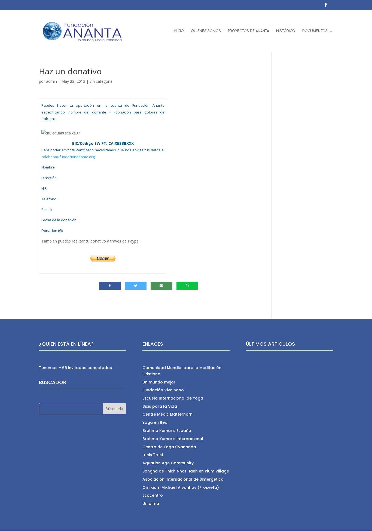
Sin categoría (101, 81)
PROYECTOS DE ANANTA (248, 31)
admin (51, 81)
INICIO (178, 31)
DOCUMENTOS (315, 31)
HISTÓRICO (285, 31)
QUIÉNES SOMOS (206, 31)
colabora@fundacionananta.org (68, 156)
